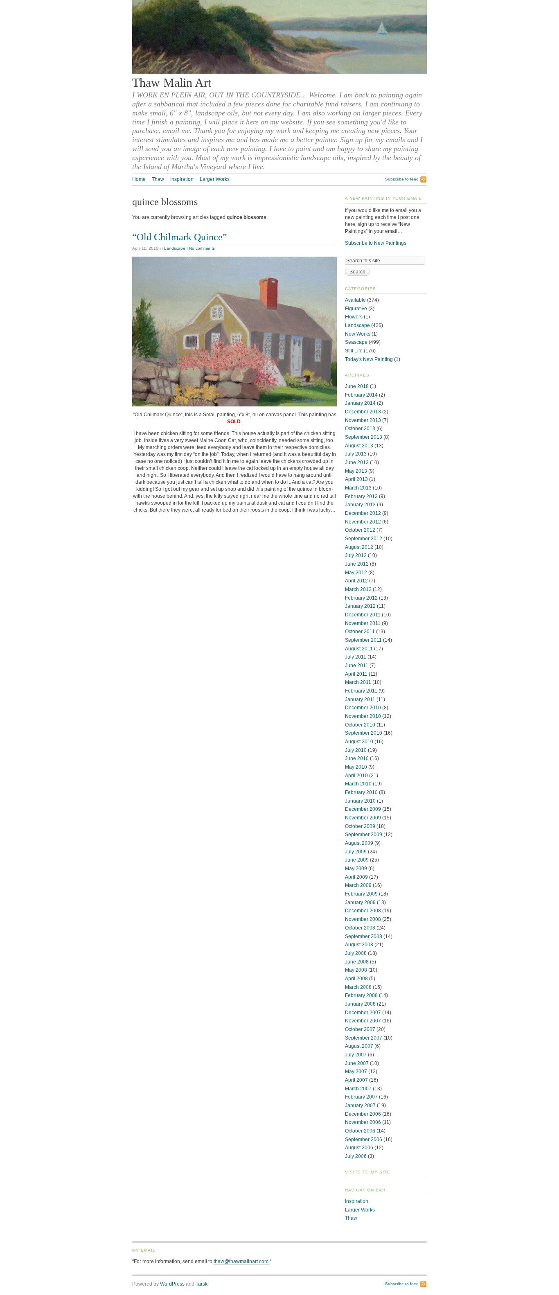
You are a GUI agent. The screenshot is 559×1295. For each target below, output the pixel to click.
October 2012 (360, 530)
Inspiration (182, 179)
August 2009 (359, 843)
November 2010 (363, 716)
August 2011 (359, 649)
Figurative (356, 308)
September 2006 (363, 1139)
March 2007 (358, 1089)
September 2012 (363, 538)
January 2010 (360, 801)
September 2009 (363, 834)
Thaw (158, 179)
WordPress (172, 1284)
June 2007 (357, 1063)
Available (355, 300)
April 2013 (356, 479)
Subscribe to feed (402, 179)
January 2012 (360, 606)
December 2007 (363, 1012)
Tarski (202, 1284)
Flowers (354, 317)
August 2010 (359, 742)
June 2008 (357, 962)
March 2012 (358, 589)
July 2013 (356, 454)
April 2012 (356, 581)
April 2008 (356, 978)
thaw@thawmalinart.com (242, 1261)
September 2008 (363, 936)
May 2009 (356, 868)
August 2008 (359, 945)
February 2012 (361, 598)
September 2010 (363, 733)
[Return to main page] (279, 72)
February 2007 (361, 1097)
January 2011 (360, 699)
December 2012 (363, 513)
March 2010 (358, 784)
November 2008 (363, 919)
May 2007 (356, 1071)
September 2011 (363, 640)
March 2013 (358, 488)
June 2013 (357, 462)
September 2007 (363, 1038)
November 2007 (363, 1021)
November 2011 (363, 623)
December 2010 (363, 708)
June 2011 (356, 665)
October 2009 (360, 826)
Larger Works (215, 179)
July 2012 (356, 555)
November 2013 (363, 420)
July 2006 (356, 1156)
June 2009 (357, 860)
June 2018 (357, 386)
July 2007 (356, 1055)
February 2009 (361, 894)
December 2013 (363, 412)
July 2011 (355, 657)
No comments (202, 248)
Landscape (174, 248)
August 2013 (359, 446)
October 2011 (360, 631)
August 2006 (359, 1148)
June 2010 (357, 758)
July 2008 (356, 953)
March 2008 (358, 987)
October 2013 (360, 428)
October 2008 (360, 928)
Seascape (356, 342)
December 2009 (363, 809)
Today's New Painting (369, 359)
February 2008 (361, 995)
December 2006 (363, 1114)
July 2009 (356, 852)
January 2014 (360, 403)
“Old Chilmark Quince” (179, 236)
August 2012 (359, 547)
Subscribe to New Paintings (375, 243)
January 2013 (360, 505)
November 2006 (363, 1122)
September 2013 (363, 437)
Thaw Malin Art (171, 83)
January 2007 (360, 1105)
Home (139, 179)
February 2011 (361, 691)
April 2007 (356, 1080)
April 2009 (356, 877)
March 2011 (358, 682)
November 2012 (363, 522)
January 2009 (360, 902)
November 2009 (363, 818)
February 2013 (361, 496)
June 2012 (357, 564)
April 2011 (356, 674)
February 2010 (361, 792)
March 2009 (358, 885)
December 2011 (363, 615)
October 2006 (360, 1131)
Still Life (354, 351)
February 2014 (361, 395)
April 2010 (356, 775)
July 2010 (356, 750)
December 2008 (363, 911)
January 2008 (360, 1004)
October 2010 (360, 725)
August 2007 (359, 1046)
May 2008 (356, 970)
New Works (357, 334)
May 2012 (356, 572)
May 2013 (356, 471)
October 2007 (360, 1029)
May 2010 (356, 767)
